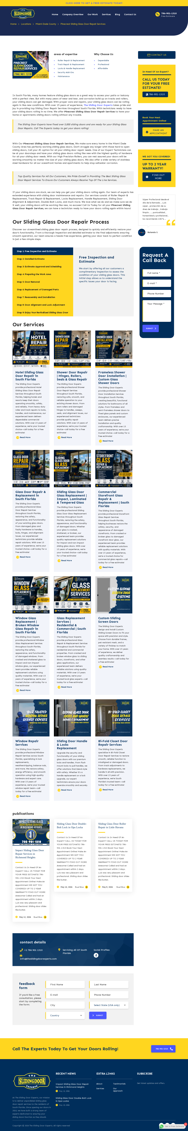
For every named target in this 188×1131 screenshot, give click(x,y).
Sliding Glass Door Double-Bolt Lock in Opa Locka (73, 1099)
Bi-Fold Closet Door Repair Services (113, 743)
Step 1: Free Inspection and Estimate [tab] (36, 251)
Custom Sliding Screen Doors (109, 620)
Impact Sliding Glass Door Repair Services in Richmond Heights (29, 854)
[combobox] (109, 1005)
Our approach (118, 1089)
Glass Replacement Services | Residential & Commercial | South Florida (71, 625)
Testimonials (119, 1084)
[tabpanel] (103, 267)
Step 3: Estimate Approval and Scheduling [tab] (39, 266)
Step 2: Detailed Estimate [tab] (30, 258)
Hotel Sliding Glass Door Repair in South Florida (29, 375)
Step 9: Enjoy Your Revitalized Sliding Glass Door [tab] (42, 312)
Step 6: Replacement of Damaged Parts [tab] (38, 289)
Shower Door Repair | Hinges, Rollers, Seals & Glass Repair (72, 375)
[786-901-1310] (157, 14)
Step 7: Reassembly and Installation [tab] (36, 297)
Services (106, 14)
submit (99, 1015)
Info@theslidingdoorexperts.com (38, 958)
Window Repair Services (27, 743)
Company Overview (72, 14)
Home (55, 14)
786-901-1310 (169, 13)
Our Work (93, 14)
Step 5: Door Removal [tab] (28, 281)
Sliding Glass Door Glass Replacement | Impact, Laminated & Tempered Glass (72, 497)
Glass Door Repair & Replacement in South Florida (30, 495)
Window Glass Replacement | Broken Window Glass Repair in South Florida (27, 625)
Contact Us (130, 14)
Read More (38, 917)
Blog (117, 14)
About (99, 1084)
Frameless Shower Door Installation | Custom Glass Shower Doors (112, 377)
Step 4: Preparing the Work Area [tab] (34, 274)
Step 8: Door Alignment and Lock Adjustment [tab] (41, 304)
